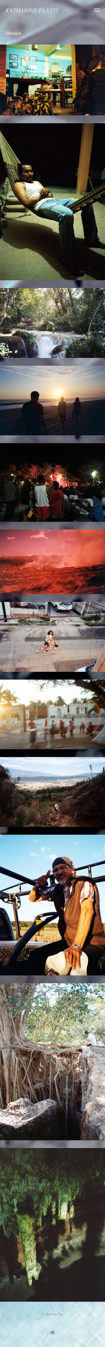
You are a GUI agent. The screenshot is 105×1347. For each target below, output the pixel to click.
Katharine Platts (32, 10)
